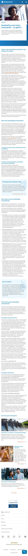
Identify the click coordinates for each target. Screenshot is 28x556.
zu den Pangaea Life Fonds (17, 193)
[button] (22, 2)
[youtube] (25, 536)
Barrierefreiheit (21, 549)
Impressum (6, 549)
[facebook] (19, 536)
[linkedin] (2, 536)
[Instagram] (8, 536)
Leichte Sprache (14, 552)
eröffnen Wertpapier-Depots (11, 72)
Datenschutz (13, 549)
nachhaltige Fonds (13, 137)
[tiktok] (14, 536)
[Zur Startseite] (7, 2)
